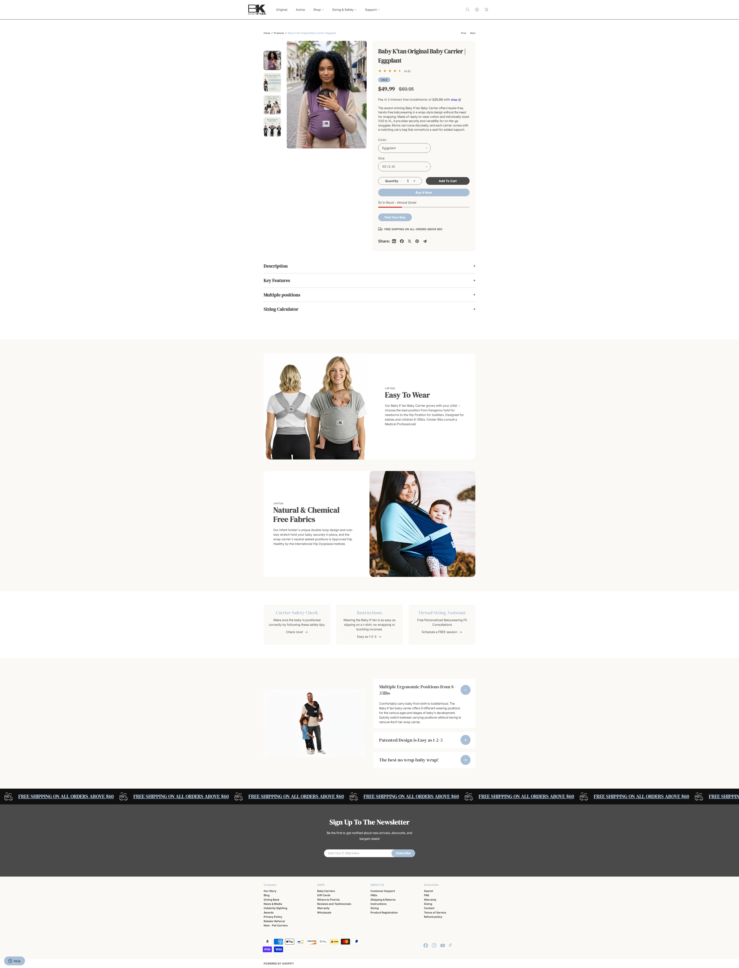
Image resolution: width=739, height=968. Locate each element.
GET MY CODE (405, 507)
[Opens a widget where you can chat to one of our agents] (14, 961)
